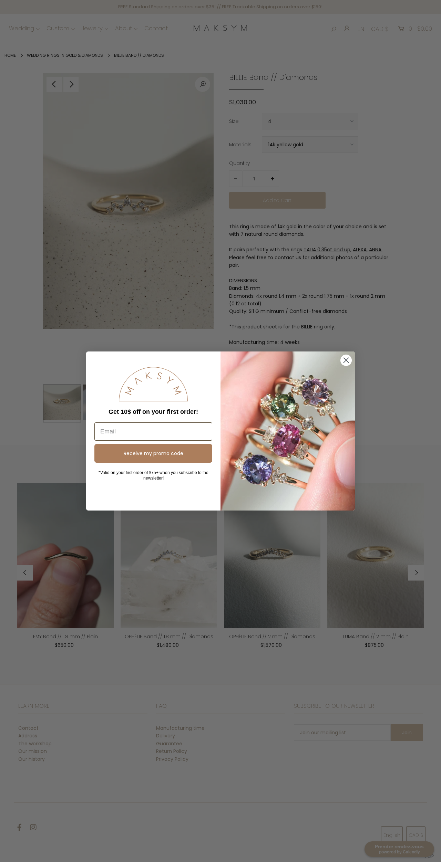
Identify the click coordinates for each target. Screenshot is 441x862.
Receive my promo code (153, 453)
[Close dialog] (346, 360)
